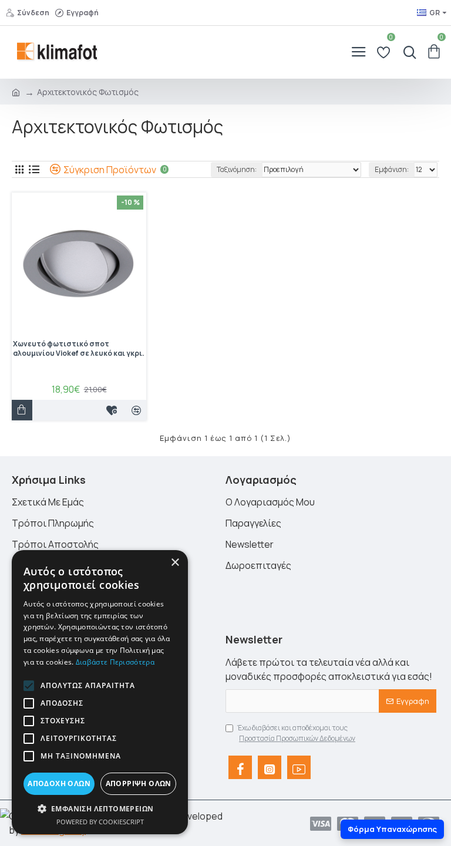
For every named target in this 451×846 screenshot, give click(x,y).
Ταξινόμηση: (237, 169)
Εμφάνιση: (392, 169)
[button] (29, 685)
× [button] (174, 562)
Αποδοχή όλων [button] (59, 783)
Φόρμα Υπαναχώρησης (392, 829)
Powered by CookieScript (100, 821)
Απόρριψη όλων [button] (138, 783)
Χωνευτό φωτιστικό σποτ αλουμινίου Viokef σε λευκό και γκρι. (78, 348)
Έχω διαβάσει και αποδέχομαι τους (296, 733)
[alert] (100, 692)
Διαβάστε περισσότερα (115, 662)
